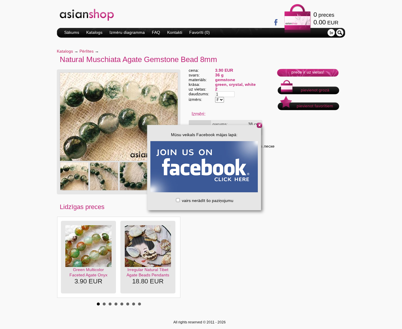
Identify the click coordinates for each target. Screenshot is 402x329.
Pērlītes (86, 51)
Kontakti (174, 32)
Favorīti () (199, 32)
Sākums (71, 32)
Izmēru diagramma (127, 32)
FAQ (156, 32)
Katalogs (94, 32)
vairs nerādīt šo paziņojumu (207, 200)
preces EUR (325, 18)
